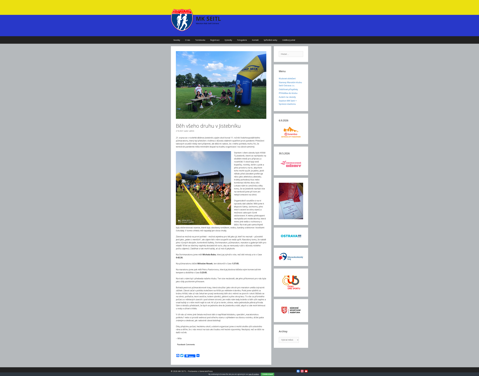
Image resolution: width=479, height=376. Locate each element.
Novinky (176, 40)
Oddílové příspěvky (288, 89)
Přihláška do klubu (288, 93)
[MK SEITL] (182, 19)
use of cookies (254, 374)
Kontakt (255, 40)
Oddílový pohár (288, 40)
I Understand (267, 374)
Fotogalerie (242, 40)
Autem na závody (287, 96)
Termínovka (200, 40)
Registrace (215, 40)
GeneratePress (206, 371)
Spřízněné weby (270, 40)
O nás (187, 40)
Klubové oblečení (287, 78)
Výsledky (228, 40)
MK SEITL (208, 18)
